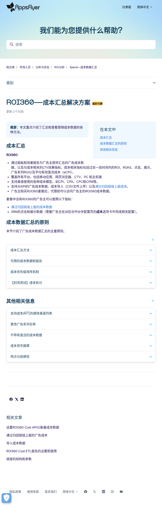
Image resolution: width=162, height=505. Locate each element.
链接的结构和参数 (19, 459)
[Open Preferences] (6, 498)
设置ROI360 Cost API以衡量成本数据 (32, 427)
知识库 (10, 67)
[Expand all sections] (153, 239)
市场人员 (25, 67)
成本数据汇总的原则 (113, 143)
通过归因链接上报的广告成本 (26, 435)
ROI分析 (59, 67)
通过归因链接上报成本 (111, 186)
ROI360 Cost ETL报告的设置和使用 (31, 451)
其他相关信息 (109, 149)
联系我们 (51, 492)
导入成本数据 (15, 443)
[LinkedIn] (22, 400)
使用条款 (33, 492)
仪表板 (126, 7)
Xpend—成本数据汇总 (83, 67)
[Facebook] (11, 400)
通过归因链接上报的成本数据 (31, 207)
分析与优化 (42, 67)
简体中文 (143, 7)
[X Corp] (16, 400)
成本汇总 (106, 137)
